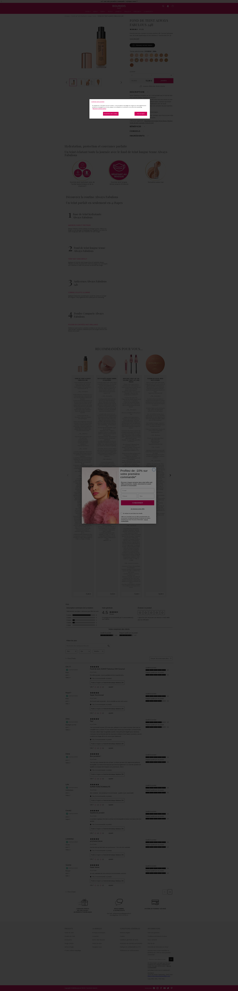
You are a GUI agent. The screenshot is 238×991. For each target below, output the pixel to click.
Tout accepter (141, 113)
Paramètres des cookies (111, 113)
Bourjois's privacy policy (99, 108)
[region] (119, 109)
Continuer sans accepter (97, 101)
